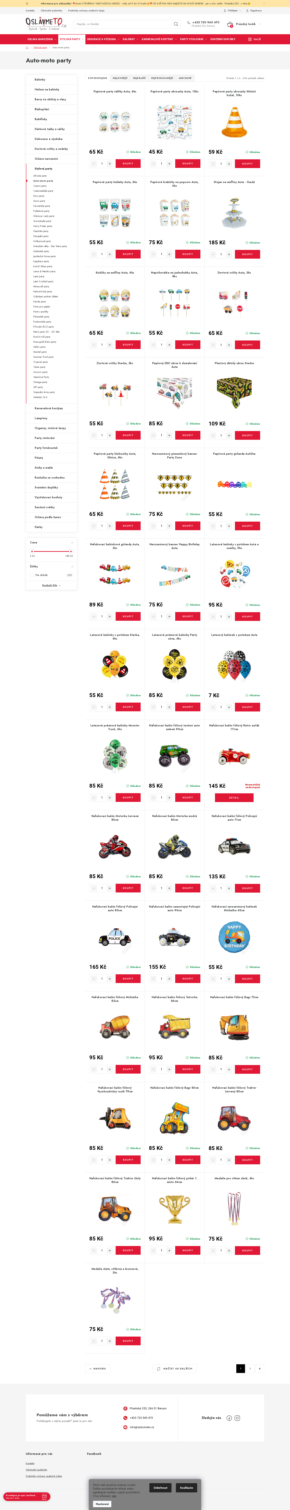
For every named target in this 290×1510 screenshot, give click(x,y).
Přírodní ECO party (43, 326)
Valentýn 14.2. (40, 397)
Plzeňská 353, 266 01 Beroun (148, 1408)
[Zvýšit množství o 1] (110, 164)
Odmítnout (160, 1488)
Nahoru (99, 1368)
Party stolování (45, 438)
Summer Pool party (43, 357)
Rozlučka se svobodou (50, 478)
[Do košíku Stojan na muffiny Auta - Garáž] (247, 254)
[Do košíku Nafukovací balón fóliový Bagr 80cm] (187, 1159)
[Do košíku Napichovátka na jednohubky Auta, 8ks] (187, 344)
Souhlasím (186, 1488)
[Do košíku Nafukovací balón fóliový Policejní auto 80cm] (128, 978)
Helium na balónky (47, 89)
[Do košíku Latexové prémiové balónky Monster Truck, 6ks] (128, 797)
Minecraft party (41, 286)
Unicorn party (40, 372)
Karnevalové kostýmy (49, 408)
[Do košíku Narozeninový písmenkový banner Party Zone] (187, 525)
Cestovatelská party (43, 191)
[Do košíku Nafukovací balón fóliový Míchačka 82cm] (128, 1069)
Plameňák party (41, 316)
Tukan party (39, 367)
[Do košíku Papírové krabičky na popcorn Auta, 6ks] (187, 254)
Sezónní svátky (45, 507)
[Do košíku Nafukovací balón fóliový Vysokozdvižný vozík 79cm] (128, 1159)
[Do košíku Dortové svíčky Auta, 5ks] (247, 344)
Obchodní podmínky (51, 10)
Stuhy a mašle (44, 468)
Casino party (39, 186)
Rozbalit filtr (49, 585)
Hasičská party (40, 231)
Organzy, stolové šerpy (50, 428)
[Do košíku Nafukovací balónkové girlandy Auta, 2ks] (128, 616)
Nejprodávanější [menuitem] (162, 78)
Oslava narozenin (46, 159)
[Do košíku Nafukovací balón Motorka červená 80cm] (128, 888)
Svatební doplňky (46, 487)
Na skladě (53, 575)
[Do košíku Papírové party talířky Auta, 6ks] (128, 163)
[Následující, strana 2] (250, 1368)
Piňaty (39, 458)
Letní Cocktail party (43, 281)
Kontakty (30, 10)
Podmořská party (42, 321)
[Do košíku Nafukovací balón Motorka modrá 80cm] (187, 888)
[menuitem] (42, 39)
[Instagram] (237, 1418)
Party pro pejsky (41, 306)
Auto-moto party (43, 180)
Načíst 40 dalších (177, 1368)
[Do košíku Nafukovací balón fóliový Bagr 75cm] (247, 1069)
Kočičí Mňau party (42, 266)
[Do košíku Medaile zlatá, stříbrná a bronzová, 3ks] (128, 1341)
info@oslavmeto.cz (142, 1427)
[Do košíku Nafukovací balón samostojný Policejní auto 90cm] (187, 978)
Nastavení (102, 1504)
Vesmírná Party (41, 377)
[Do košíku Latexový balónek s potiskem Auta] (247, 707)
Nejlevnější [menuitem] (120, 78)
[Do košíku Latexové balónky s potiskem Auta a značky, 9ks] (247, 616)
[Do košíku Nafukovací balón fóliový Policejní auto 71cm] (247, 888)
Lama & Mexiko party (44, 271)
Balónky (40, 80)
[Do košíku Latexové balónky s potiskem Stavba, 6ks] (128, 707)
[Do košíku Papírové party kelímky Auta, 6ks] (128, 254)
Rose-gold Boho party (44, 341)
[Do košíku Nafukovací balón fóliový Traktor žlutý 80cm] (128, 1250)
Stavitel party (40, 352)
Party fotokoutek (46, 448)
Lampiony (41, 418)
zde (114, 1496)
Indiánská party (41, 251)
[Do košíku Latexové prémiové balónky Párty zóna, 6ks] (187, 707)
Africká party (40, 175)
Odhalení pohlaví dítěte (45, 296)
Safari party (39, 347)
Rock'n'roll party (42, 336)
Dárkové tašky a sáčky (50, 129)
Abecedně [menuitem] (185, 78)
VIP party (38, 387)
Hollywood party (42, 241)
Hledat (176, 24)
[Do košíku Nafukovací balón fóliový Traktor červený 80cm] (247, 1160)
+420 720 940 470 (205, 22)
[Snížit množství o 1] (94, 164)
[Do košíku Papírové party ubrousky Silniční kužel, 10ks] (247, 163)
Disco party (39, 201)
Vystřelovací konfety (48, 497)
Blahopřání (42, 109)
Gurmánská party (42, 221)
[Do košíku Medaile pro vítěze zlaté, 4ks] (247, 1250)
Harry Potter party (42, 226)
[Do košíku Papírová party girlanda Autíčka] (247, 526)
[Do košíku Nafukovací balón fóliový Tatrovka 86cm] (187, 1069)
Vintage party (40, 382)
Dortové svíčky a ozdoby (51, 149)
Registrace (256, 10)
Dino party (38, 196)
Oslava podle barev (48, 517)
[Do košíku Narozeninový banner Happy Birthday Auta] (187, 616)
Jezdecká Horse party (44, 256)
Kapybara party (41, 261)
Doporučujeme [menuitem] (97, 78)
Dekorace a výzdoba (48, 139)
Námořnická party (42, 291)
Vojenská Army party (44, 392)
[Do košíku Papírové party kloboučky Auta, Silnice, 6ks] (128, 525)
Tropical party (40, 362)
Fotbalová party (41, 211)
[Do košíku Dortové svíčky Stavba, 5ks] (128, 435)
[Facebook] (229, 1418)
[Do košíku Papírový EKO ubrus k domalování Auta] (187, 435)
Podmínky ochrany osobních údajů (86, 10)
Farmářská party (41, 206)
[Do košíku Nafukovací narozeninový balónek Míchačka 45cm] (247, 978)
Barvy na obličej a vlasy (50, 99)
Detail (234, 797)
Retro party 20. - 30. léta (46, 331)
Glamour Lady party (43, 216)
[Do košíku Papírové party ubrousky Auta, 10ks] (187, 163)
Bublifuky (41, 119)
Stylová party (43, 169)
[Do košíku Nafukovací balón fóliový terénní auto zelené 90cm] (187, 797)
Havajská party (41, 236)
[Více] (254, 39)
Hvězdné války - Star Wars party (50, 246)
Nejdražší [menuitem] (139, 78)
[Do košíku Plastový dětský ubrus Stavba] (247, 435)
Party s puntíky (40, 311)
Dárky (39, 527)
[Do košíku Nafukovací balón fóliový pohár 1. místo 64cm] (187, 1250)
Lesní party (38, 276)
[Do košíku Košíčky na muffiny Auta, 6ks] (128, 344)
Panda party (39, 301)
